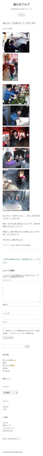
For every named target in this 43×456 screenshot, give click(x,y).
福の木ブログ (21, 4)
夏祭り (5, 363)
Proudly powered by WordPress (13, 452)
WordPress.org (8, 431)
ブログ (12, 245)
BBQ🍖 (5, 368)
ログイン (5, 423)
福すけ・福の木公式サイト (11, 439)
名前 (5, 305)
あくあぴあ (6, 371)
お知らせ (5, 406)
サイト (5, 322)
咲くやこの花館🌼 (8, 365)
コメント (7, 280)
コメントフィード (8, 428)
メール (6, 313)
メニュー (21, 14)
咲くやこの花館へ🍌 (9, 360)
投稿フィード (7, 425)
